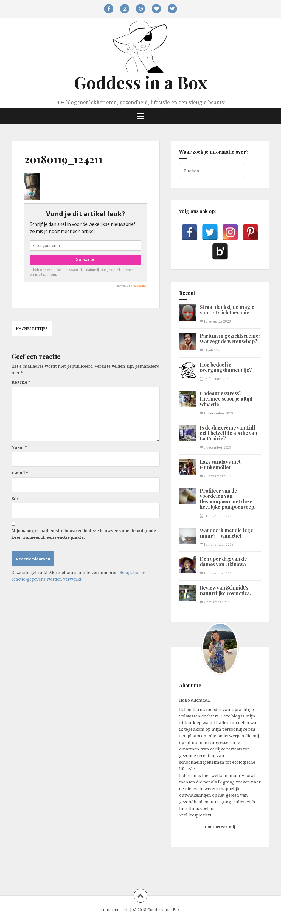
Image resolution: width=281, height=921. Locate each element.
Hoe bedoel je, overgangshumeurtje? (226, 367)
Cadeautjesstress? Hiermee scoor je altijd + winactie (228, 399)
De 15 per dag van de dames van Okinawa (223, 562)
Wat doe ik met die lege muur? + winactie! (226, 533)
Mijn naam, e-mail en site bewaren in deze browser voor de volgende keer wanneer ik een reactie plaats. (84, 534)
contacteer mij (114, 909)
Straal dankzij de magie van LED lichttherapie (227, 310)
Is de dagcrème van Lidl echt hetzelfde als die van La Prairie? (228, 433)
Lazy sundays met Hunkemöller (220, 464)
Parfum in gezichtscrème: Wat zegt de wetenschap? (230, 338)
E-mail (20, 472)
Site (15, 498)
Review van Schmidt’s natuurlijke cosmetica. (225, 590)
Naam (19, 447)
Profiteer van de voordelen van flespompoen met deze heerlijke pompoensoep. (227, 498)
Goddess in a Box (140, 82)
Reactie (21, 382)
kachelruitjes (32, 328)
